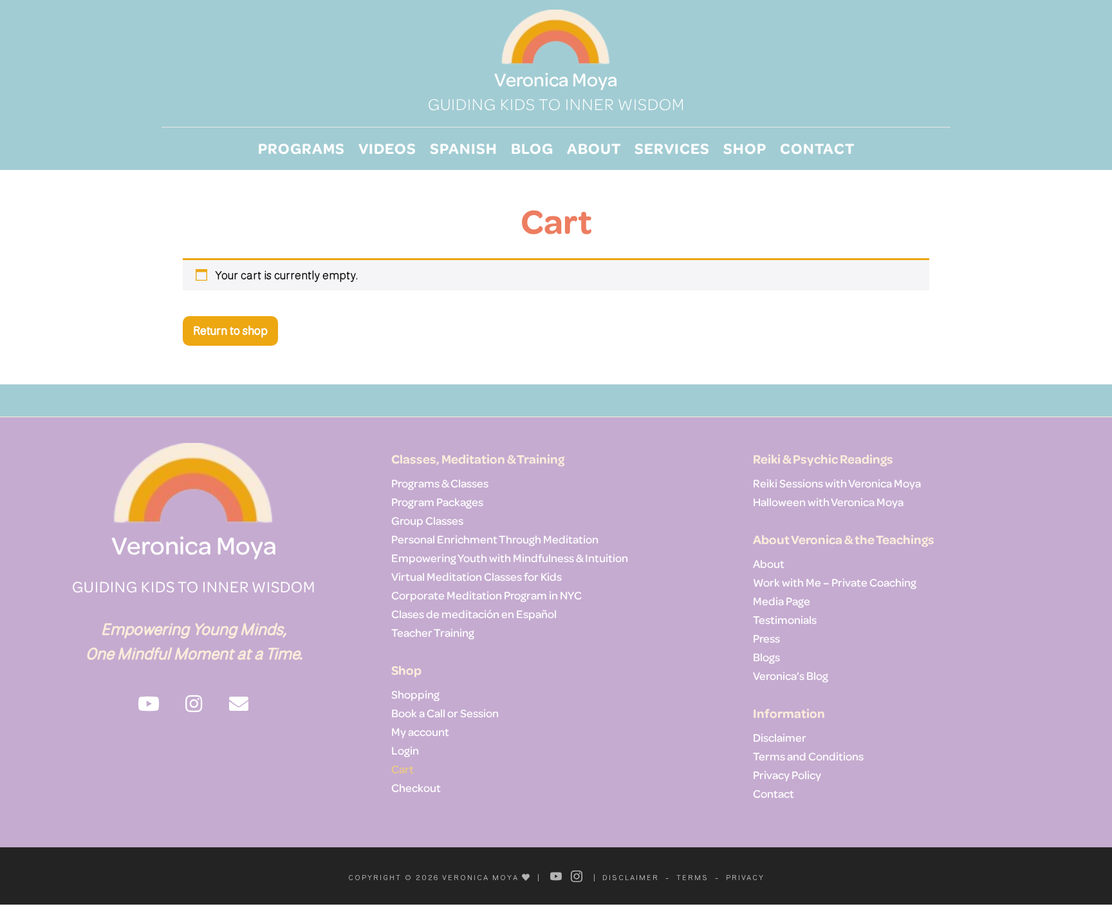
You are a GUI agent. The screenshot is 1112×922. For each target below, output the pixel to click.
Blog (532, 148)
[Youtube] (556, 876)
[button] (148, 703)
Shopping (415, 694)
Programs (301, 148)
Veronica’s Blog (790, 675)
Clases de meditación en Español (474, 614)
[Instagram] (577, 876)
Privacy (745, 877)
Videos (387, 148)
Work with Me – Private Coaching (834, 582)
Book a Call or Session (445, 713)
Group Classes (427, 520)
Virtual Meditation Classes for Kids (476, 576)
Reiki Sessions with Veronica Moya (837, 483)
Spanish (463, 148)
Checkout (416, 787)
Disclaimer (779, 737)
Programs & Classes (439, 483)
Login (405, 750)
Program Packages (437, 501)
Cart (402, 769)
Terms (692, 877)
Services (672, 148)
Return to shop (230, 330)
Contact (817, 148)
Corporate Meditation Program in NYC (486, 595)
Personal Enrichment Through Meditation (494, 539)
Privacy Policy (787, 774)
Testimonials (785, 619)
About (594, 148)
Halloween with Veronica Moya (828, 501)
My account (420, 731)
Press (766, 638)
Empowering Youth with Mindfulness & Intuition (509, 557)
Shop (744, 148)
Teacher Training (432, 632)
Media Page (781, 601)
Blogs (766, 657)
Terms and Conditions (808, 756)
